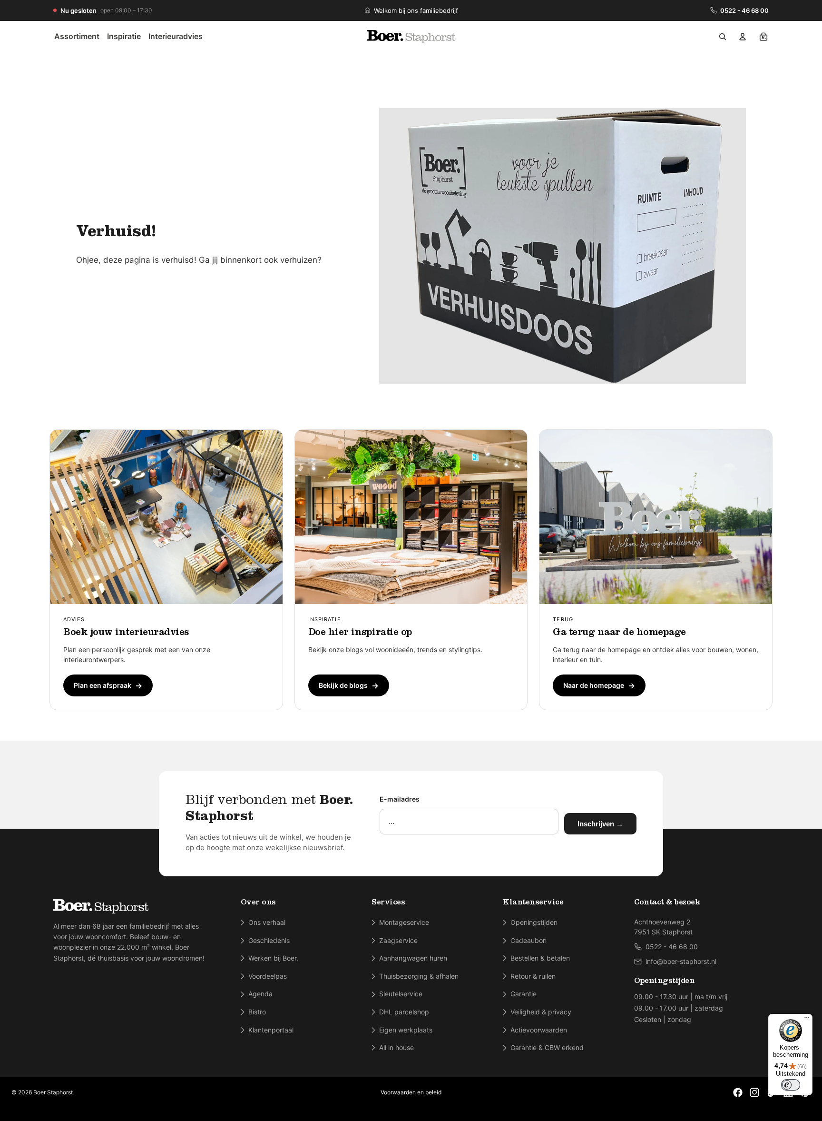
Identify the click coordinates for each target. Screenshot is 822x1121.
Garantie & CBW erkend (547, 1047)
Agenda (260, 994)
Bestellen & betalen (540, 958)
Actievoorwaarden (538, 1030)
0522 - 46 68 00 (744, 10)
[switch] (790, 1085)
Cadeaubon (528, 940)
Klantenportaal (271, 1030)
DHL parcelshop (404, 1012)
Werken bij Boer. (273, 958)
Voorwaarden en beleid (411, 1092)
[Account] (742, 36)
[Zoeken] (722, 36)
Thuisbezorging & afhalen (419, 976)
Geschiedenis (269, 940)
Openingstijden (534, 922)
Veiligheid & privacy (540, 1012)
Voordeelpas (267, 976)
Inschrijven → (600, 824)
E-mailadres (400, 799)
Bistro (257, 1012)
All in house (396, 1047)
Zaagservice (398, 940)
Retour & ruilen (533, 976)
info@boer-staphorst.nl (681, 961)
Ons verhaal (266, 922)
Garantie (523, 994)
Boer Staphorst (53, 1092)
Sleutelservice (400, 994)
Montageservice (404, 922)
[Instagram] (754, 1092)
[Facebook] (738, 1092)
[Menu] (806, 1019)
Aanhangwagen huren (413, 958)
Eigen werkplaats (405, 1030)
